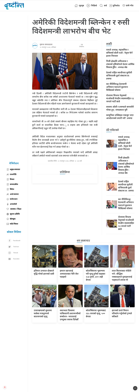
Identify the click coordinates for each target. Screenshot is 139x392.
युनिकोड (116, 5)
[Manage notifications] (5, 387)
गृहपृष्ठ (81, 5)
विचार (12, 179)
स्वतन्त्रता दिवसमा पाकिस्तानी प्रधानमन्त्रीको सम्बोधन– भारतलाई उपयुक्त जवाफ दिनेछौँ (70, 315)
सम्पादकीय (14, 184)
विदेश (12, 189)
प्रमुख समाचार (15, 169)
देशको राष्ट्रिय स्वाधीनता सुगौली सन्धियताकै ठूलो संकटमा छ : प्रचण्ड (119, 75)
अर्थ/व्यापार (14, 194)
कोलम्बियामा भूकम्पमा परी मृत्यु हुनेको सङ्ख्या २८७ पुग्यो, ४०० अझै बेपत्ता (95, 275)
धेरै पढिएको (112, 130)
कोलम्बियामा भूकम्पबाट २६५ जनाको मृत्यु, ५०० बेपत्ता (96, 313)
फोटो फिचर (14, 224)
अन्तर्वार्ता (13, 204)
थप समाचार (83, 240)
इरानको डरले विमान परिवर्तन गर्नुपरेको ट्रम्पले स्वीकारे (122, 313)
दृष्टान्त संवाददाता (46, 44)
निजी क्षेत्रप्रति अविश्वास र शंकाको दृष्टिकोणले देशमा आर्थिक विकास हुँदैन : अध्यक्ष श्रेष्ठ (120, 64)
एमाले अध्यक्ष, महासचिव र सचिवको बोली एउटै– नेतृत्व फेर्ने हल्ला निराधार (119, 52)
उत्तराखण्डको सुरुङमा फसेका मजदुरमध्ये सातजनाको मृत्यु (43, 313)
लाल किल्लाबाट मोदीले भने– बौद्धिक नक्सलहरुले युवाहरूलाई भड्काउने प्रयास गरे (122, 275)
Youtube (16, 259)
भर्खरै (109, 44)
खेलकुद (13, 219)
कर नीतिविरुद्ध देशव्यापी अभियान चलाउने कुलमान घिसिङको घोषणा (117, 86)
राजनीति (13, 174)
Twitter (16, 246)
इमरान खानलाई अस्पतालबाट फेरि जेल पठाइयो (69, 273)
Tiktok (15, 253)
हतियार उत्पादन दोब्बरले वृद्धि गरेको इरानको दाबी (44, 272)
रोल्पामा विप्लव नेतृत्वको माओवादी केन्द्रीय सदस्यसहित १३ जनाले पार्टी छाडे (120, 98)
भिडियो (94, 5)
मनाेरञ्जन (13, 199)
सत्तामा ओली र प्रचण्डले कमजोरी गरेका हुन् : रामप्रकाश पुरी (120, 108)
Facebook (16, 240)
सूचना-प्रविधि (15, 214)
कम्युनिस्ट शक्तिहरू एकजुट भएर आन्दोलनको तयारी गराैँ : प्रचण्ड (120, 117)
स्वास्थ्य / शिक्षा (15, 209)
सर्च (105, 5)
